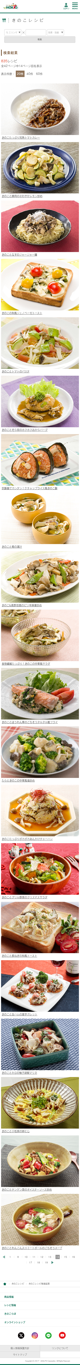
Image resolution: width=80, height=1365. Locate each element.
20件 (20, 74)
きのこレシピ (18, 1283)
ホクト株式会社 (4, 1284)
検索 (40, 39)
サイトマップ (20, 1354)
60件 (39, 74)
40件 (29, 74)
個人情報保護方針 (19, 1348)
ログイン (66, 8)
